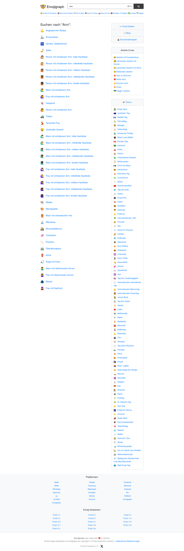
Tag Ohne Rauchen (124, 345)
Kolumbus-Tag (121, 173)
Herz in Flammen (122, 75)
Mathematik (120, 313)
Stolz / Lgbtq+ (121, 365)
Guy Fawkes (121, 246)
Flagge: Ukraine (122, 90)
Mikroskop (47, 222)
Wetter (118, 434)
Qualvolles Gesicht (51, 129)
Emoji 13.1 (56, 525)
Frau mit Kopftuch (51, 288)
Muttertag (120, 329)
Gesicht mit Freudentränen (126, 57)
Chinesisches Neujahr (125, 157)
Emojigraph (55, 6)
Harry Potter (121, 258)
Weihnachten (121, 161)
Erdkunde (120, 238)
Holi (117, 274)
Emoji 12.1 (92, 521)
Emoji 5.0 (92, 518)
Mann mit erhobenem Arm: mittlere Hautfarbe (64, 149)
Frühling (119, 397)
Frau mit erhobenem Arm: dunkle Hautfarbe (63, 195)
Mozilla (92, 496)
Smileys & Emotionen (48, 13)
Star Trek (119, 406)
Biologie (119, 125)
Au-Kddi (56, 499)
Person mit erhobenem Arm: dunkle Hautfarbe (64, 83)
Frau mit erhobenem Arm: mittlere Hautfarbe (64, 182)
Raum (118, 393)
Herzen (119, 266)
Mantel (46, 281)
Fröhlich (119, 233)
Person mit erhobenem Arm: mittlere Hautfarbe (65, 70)
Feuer (117, 86)
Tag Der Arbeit (122, 301)
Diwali (118, 181)
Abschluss (120, 241)
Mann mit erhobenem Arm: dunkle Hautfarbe (64, 162)
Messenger (92, 489)
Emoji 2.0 (92, 515)
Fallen (118, 201)
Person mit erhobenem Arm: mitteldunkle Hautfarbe (67, 76)
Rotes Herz (120, 79)
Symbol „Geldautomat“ (53, 43)
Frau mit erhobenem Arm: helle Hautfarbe (62, 169)
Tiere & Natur (78, 13)
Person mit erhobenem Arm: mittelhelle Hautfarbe (66, 63)
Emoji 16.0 (92, 528)
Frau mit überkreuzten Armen (57, 274)
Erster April (120, 109)
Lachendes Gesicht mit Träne (127, 67)
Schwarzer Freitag (123, 133)
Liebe (118, 309)
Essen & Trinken (91, 13)
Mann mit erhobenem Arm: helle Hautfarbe (63, 136)
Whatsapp (56, 489)
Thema (127, 102)
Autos (118, 149)
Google (92, 482)
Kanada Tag (121, 141)
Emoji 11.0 (127, 518)
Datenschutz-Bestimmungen (128, 541)
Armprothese (49, 36)
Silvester (119, 341)
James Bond (121, 297)
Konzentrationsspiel (127, 39)
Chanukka (120, 254)
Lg (57, 496)
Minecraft (119, 325)
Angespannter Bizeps (53, 30)
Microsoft (127, 485)
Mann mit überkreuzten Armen (57, 268)
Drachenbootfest (123, 185)
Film (117, 337)
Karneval (119, 145)
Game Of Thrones (123, 229)
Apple (56, 482)
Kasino (118, 153)
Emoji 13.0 (127, 521)
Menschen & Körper (65, 13)
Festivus (119, 213)
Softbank (127, 496)
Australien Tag (122, 113)
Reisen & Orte (104, 13)
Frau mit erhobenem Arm (55, 96)
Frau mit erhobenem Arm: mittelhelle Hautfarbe (65, 175)
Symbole (132, 13)
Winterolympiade (123, 446)
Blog (127, 32)
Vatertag (119, 209)
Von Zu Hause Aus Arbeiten (127, 450)
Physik (118, 361)
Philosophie (120, 357)
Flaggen (140, 13)
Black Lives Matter (123, 137)
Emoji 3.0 (127, 515)
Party (118, 353)
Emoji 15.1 (56, 528)
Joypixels (127, 489)
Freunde (119, 221)
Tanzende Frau (50, 122)
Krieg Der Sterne (123, 409)
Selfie (45, 50)
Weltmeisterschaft (123, 454)
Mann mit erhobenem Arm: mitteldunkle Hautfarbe (66, 155)
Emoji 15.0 (127, 525)
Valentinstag (121, 426)
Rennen (119, 373)
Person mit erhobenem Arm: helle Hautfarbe (64, 56)
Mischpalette (49, 208)
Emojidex (92, 492)
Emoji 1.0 (56, 515)
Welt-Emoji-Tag (122, 465)
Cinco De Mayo (122, 165)
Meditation (120, 321)
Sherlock (119, 389)
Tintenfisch (48, 235)
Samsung (92, 485)
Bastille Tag (120, 117)
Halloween (120, 250)
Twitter (56, 485)
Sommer (119, 414)
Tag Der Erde (121, 189)
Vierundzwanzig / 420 (125, 217)
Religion (119, 381)
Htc (127, 492)
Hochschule (120, 169)
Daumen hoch (121, 83)
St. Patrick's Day (122, 401)
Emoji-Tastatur (127, 26)
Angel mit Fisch (50, 261)
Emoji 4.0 (56, 518)
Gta (117, 225)
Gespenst (47, 103)
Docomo (92, 499)
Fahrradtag (120, 121)
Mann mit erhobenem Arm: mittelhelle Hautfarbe (65, 142)
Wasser (119, 430)
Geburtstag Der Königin (125, 369)
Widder (46, 202)
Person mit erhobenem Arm (56, 109)
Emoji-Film (120, 197)
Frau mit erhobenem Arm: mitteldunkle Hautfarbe (66, 188)
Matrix (118, 317)
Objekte (123, 13)
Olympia (119, 349)
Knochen (47, 241)
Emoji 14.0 (92, 525)
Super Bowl (120, 418)
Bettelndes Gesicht (123, 71)
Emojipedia (56, 502)
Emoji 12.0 (56, 521)
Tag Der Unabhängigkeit (126, 278)
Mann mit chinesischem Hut (56, 215)
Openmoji (56, 492)
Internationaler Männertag (126, 289)
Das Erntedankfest (123, 422)
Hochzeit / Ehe (122, 438)
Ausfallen (119, 205)
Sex (117, 385)
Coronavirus (121, 177)
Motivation (120, 333)
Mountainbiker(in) (51, 228)
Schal (45, 255)
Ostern (118, 193)
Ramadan (120, 377)
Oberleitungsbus (50, 248)
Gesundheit (120, 262)
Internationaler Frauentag (126, 293)
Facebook (127, 482)
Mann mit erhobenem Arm (55, 89)
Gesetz (119, 305)
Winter (118, 442)
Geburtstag (120, 129)
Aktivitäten (115, 13)
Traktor (46, 116)
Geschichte (120, 270)
